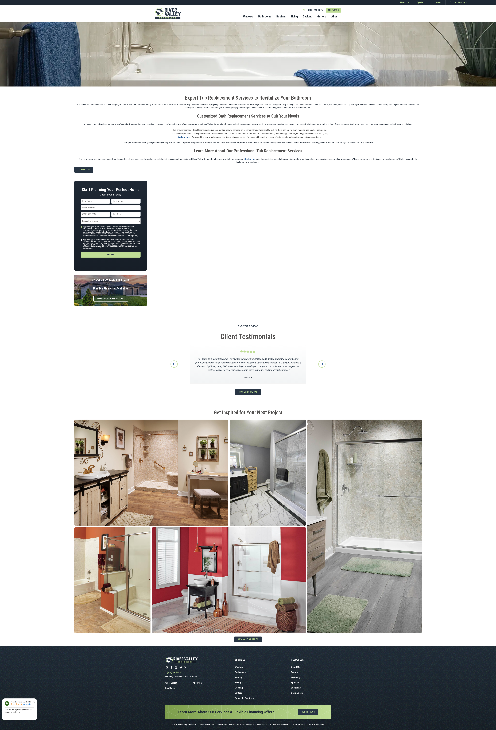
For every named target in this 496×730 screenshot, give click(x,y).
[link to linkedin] (166, 667)
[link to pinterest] (185, 667)
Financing (404, 2)
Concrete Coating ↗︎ (458, 2)
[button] (265, 17)
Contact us (249, 159)
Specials (420, 2)
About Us (295, 667)
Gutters (238, 693)
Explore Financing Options (111, 298)
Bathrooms (240, 672)
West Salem (171, 683)
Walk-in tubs (184, 137)
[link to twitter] (180, 667)
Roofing (238, 677)
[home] (168, 13)
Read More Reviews (248, 392)
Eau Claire (170, 688)
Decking (239, 688)
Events (294, 672)
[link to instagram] (176, 667)
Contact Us (333, 10)
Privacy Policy (133, 236)
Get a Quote (297, 693)
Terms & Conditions (117, 236)
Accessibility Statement (279, 724)
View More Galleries (248, 639)
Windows (239, 667)
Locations (437, 2)
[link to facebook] (171, 667)
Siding (238, 682)
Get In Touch (308, 712)
